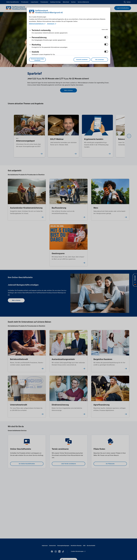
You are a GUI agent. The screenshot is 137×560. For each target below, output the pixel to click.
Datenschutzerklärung (36, 23)
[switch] (106, 37)
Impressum (51, 23)
